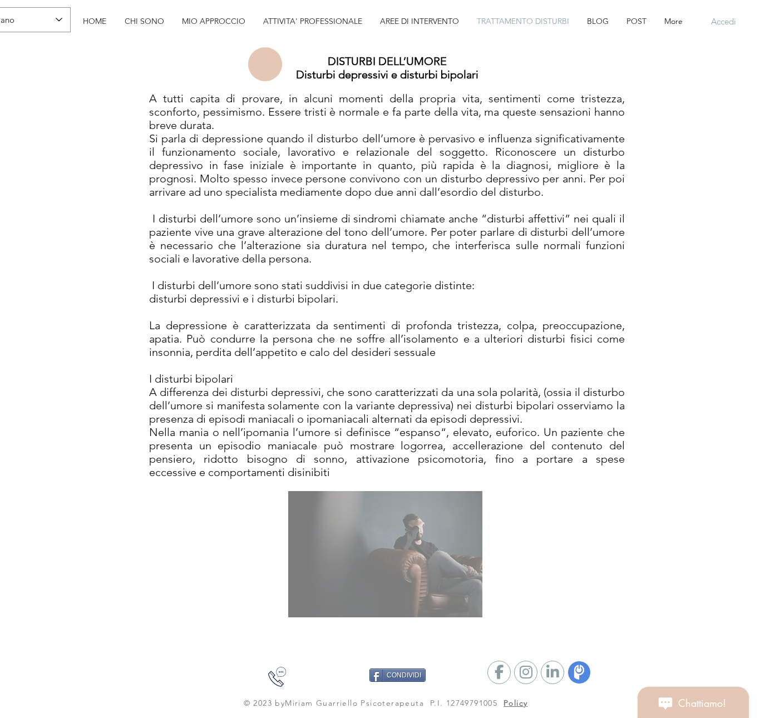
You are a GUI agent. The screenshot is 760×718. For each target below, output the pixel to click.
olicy (518, 703)
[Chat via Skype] (193, 680)
